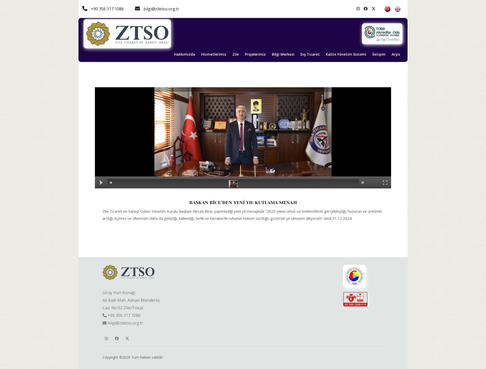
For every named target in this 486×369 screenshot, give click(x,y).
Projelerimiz (255, 54)
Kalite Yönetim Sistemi (346, 54)
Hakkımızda (184, 54)
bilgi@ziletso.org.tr (161, 9)
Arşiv (396, 54)
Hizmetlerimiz (213, 54)
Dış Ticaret (310, 54)
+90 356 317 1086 (107, 9)
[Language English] (398, 9)
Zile (235, 54)
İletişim (379, 54)
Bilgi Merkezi (283, 54)
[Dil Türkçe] (388, 9)
